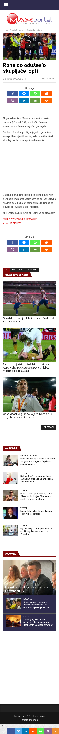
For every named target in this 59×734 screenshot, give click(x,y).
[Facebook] (12, 93)
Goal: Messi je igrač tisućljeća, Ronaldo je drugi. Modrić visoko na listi (27, 415)
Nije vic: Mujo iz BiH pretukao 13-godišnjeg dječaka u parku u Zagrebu (36, 531)
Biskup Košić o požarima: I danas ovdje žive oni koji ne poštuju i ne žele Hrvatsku (36, 479)
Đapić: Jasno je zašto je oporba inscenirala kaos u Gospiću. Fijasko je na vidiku (37, 605)
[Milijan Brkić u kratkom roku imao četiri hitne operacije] (10, 513)
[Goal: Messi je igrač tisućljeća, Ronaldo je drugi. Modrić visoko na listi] (29, 394)
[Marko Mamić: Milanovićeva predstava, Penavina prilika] (29, 577)
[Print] (46, 100)
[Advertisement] (29, 168)
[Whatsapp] (35, 93)
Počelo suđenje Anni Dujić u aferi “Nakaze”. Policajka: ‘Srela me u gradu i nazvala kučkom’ (36, 496)
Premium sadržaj (28, 456)
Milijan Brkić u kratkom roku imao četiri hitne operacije (36, 512)
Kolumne (27, 599)
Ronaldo (32, 269)
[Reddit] (46, 93)
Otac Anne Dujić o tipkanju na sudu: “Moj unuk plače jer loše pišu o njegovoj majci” (37, 461)
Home (5, 30)
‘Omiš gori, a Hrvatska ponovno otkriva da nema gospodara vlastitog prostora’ (38, 622)
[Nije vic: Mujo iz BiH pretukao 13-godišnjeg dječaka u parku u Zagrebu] (10, 530)
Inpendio (33, 720)
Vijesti (23, 473)
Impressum (39, 716)
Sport (12, 30)
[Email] (35, 100)
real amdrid (18, 269)
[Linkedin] (24, 100)
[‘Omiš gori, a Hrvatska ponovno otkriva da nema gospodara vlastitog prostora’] (13, 621)
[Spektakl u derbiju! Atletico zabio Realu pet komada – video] (29, 298)
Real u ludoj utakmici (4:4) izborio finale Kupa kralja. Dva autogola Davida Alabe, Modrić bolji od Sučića (26, 367)
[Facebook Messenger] (24, 93)
